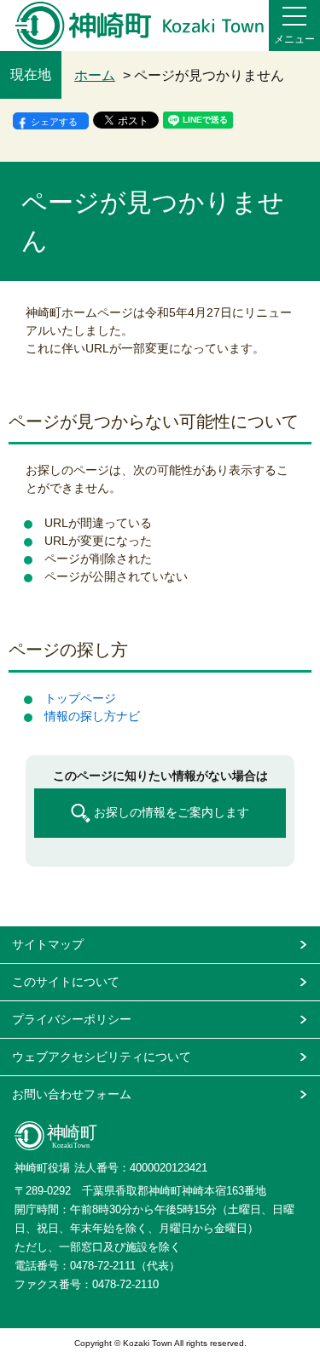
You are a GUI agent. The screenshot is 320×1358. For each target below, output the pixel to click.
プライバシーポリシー (71, 1019)
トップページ (80, 698)
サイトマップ (48, 944)
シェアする (54, 122)
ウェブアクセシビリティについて (101, 1056)
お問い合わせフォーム (71, 1094)
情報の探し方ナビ (92, 716)
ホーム (94, 75)
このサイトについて (65, 981)
